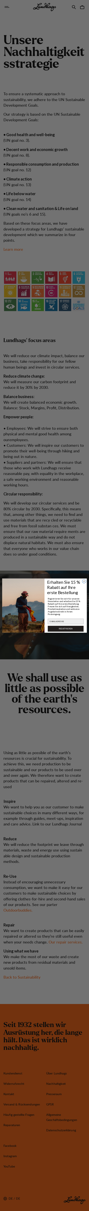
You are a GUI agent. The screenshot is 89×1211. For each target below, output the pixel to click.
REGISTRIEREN (66, 628)
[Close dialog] (84, 581)
